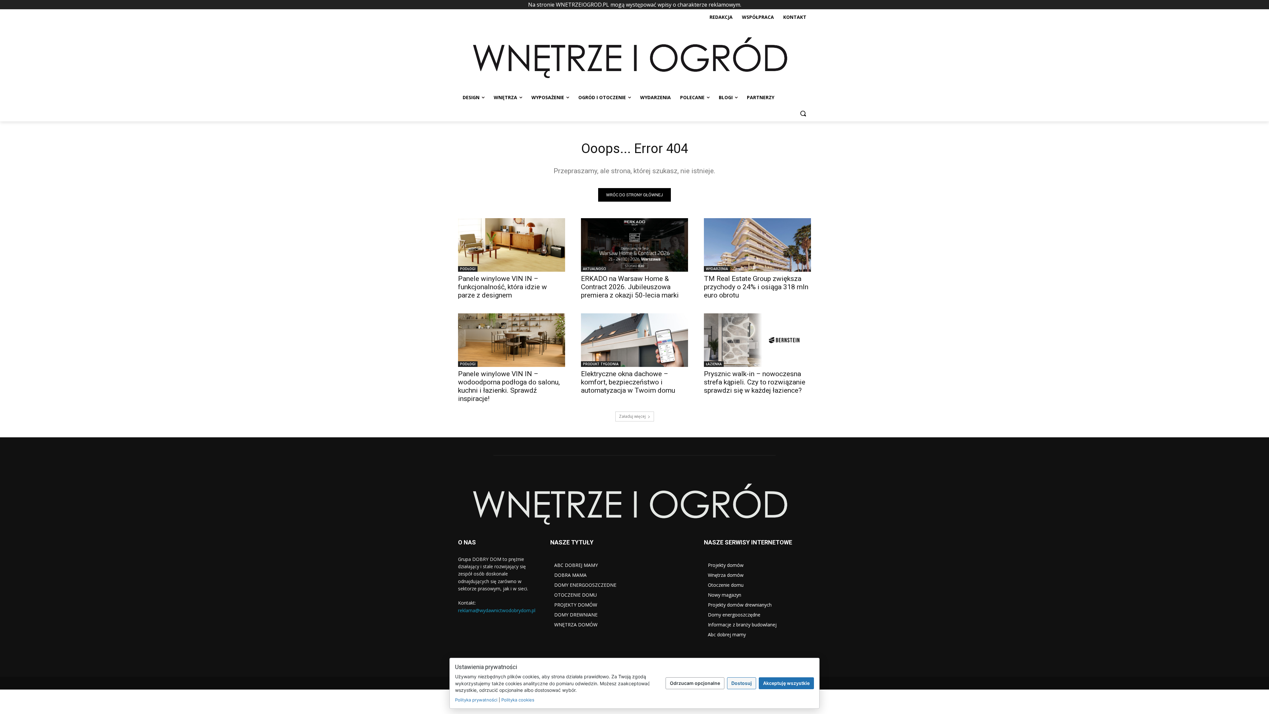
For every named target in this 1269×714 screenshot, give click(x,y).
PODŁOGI (468, 268)
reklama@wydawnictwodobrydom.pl (496, 610)
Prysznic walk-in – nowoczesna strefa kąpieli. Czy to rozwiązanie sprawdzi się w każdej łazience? (754, 382)
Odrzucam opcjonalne (695, 683)
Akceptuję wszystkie (786, 683)
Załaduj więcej (632, 416)
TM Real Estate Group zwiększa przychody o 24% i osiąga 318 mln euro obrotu (756, 287)
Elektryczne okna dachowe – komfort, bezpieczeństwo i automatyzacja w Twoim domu (628, 382)
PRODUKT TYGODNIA (601, 364)
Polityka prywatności (476, 699)
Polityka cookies (517, 699)
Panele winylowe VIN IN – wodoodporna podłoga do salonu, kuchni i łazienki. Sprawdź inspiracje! (509, 386)
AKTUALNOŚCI (594, 268)
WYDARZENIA (717, 268)
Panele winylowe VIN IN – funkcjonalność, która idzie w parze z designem (502, 287)
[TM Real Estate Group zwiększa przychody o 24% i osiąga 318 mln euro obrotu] (757, 245)
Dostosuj (741, 683)
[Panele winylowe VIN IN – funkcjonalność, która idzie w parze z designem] (511, 245)
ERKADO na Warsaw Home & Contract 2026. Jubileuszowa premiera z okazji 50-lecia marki (630, 287)
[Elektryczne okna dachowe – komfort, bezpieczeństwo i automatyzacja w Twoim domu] (634, 340)
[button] (803, 113)
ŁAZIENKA (714, 364)
